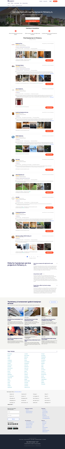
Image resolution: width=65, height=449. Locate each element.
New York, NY (47, 398)
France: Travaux (21, 439)
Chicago (9, 385)
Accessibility (37, 442)
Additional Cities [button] (10, 404)
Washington (10, 374)
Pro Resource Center (29, 424)
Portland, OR (23, 400)
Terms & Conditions (38, 443)
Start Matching (32, 21)
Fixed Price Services (29, 412)
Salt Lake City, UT (36, 400)
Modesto (9, 363)
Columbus (26, 385)
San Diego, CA (12, 402)
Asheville (26, 374)
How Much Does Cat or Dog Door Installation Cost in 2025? (48, 320)
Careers (43, 424)
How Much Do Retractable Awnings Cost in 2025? (49, 339)
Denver (9, 371)
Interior (9, 3)
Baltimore (26, 357)
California (30, 442)
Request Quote (49, 60)
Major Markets (11, 351)
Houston (42, 371)
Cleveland (26, 384)
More (21, 3)
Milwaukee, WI (12, 398)
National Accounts (29, 427)
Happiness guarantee (45, 430)
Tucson (9, 357)
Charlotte (26, 376)
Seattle (42, 380)
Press (43, 426)
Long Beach (10, 360)
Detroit (25, 360)
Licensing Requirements (46, 418)
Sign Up (55, 1)
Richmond (43, 377)
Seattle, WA (35, 402)
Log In (50, 1)
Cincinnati (26, 382)
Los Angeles (10, 361)
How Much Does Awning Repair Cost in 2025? (15, 320)
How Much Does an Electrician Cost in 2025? (32, 340)
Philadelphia (43, 357)
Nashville (42, 363)
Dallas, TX (46, 394)
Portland (42, 353)
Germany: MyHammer (27, 439)
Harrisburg (43, 355)
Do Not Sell (33, 442)
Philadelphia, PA (12, 400)
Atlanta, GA (12, 394)
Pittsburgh (43, 358)
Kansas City (26, 366)
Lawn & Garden (16, 3)
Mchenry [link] (13, 5)
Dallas (42, 366)
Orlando (9, 380)
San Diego (9, 366)
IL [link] (10, 5)
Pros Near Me (44, 415)
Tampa (9, 382)
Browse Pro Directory (29, 411)
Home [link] (8, 5)
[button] (19, 54)
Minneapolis (26, 363)
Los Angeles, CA (36, 396)
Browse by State (18, 391)
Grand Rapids (26, 361)
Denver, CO (12, 396)
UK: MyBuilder (44, 439)
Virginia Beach (43, 379)
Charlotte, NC (23, 394)
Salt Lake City (43, 374)
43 (37, 256)
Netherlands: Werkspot (38, 439)
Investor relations (45, 427)
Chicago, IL (35, 394)
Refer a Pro (44, 414)
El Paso (42, 368)
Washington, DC (47, 402)
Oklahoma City (27, 387)
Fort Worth (43, 369)
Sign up (13, 419)
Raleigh (25, 379)
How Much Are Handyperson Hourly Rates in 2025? (15, 339)
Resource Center (45, 412)
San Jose (9, 369)
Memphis (43, 361)
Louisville (26, 353)
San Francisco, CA (24, 402)
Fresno (9, 358)
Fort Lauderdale (10, 376)
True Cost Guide (44, 411)
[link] (32, 44)
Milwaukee (43, 384)
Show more (52, 73)
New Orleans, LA (36, 398)
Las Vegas (26, 369)
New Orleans (26, 355)
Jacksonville (10, 377)
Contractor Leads (28, 426)
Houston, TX (23, 396)
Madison (42, 382)
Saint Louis (26, 368)
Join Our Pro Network (29, 423)
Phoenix (9, 355)
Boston (25, 358)
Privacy (27, 442)
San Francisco (10, 368)
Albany (25, 371)
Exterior (12, 3)
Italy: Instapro (32, 439)
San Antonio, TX (47, 400)
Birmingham (10, 353)
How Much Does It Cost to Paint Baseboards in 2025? (31, 320)
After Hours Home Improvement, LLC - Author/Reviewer (31, 337)
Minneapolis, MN (24, 398)
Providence (43, 360)
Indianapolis (10, 387)
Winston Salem (27, 380)
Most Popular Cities (10, 391)
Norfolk (42, 376)
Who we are (44, 423)
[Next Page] (39, 256)
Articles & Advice (25, 3)
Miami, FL (46, 396)
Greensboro (26, 377)
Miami (9, 379)
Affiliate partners (45, 431)
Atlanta (9, 384)
